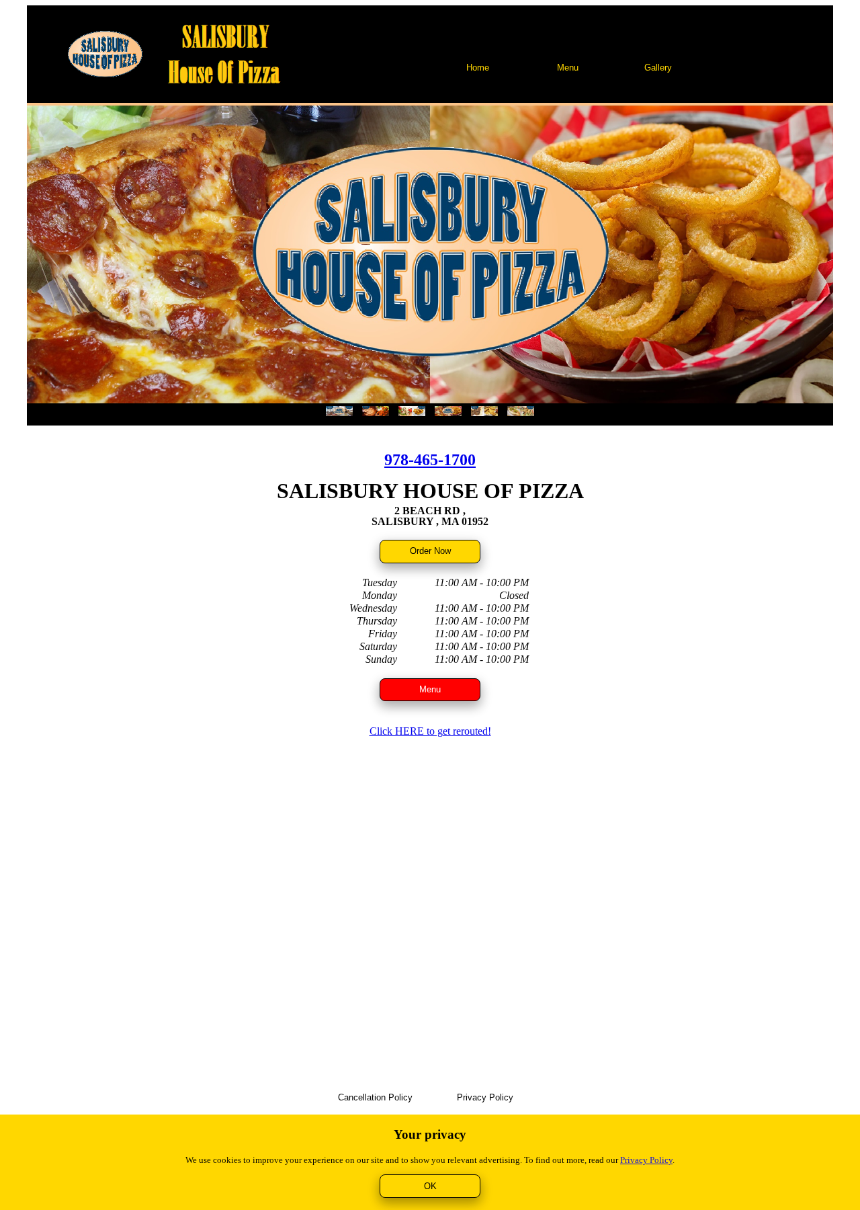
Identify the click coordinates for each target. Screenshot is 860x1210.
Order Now (430, 551)
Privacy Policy (485, 1097)
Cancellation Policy (375, 1097)
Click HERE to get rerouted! (430, 731)
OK (430, 1186)
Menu (567, 68)
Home (477, 68)
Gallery (658, 68)
